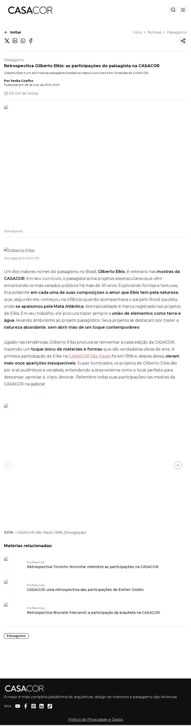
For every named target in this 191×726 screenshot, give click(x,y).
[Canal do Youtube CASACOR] (17, 706)
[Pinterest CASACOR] (33, 706)
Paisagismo (177, 32)
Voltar (15, 32)
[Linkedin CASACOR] (41, 706)
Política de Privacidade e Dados (95, 719)
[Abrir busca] (173, 9)
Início (137, 32)
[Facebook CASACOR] (25, 706)
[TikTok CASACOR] (50, 706)
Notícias (154, 32)
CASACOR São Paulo (90, 356)
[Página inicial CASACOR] (30, 10)
